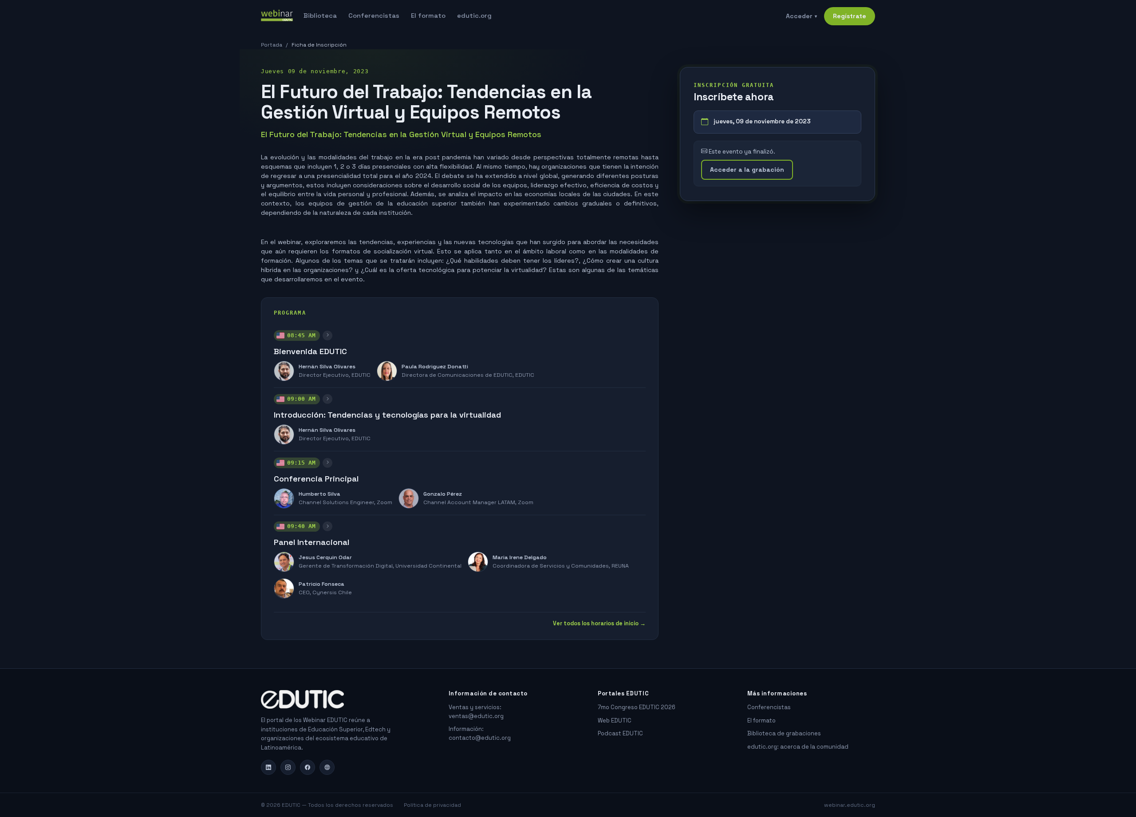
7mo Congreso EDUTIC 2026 (636, 707)
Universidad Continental (428, 565)
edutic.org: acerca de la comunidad (797, 746)
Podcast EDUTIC (620, 733)
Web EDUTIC (614, 720)
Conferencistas (373, 16)
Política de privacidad (432, 805)
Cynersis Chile (332, 592)
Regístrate (849, 16)
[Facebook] (307, 767)
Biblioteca (320, 16)
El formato (428, 16)
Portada (271, 44)
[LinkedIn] (268, 767)
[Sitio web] (327, 767)
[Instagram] (288, 767)
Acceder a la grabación (747, 170)
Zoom (384, 502)
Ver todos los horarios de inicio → (599, 623)
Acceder (801, 16)
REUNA (620, 565)
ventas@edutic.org (476, 716)
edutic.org (474, 16)
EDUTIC (361, 375)
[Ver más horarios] (327, 335)
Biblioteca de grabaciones (784, 733)
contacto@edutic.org (480, 738)
